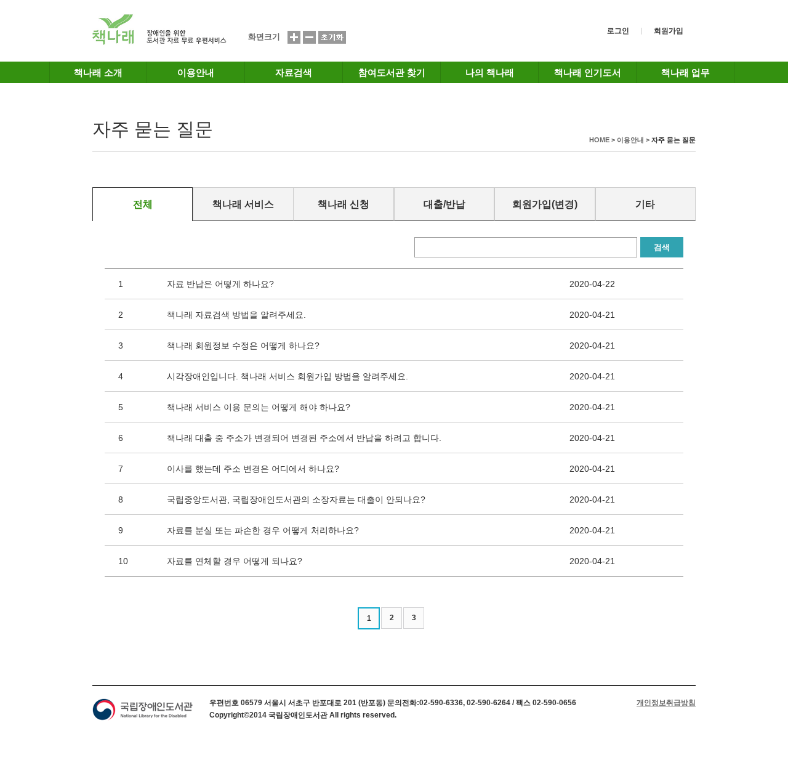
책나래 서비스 (243, 204)
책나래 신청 (343, 204)
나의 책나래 (489, 72)
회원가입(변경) (544, 204)
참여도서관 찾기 (391, 72)
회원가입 (668, 30)
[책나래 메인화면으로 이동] (159, 42)
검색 (662, 247)
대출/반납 (444, 204)
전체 (143, 204)
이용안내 (195, 72)
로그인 (618, 30)
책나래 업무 (685, 72)
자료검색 (293, 72)
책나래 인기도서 (587, 72)
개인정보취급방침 (666, 702)
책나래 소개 (98, 72)
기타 (645, 204)
